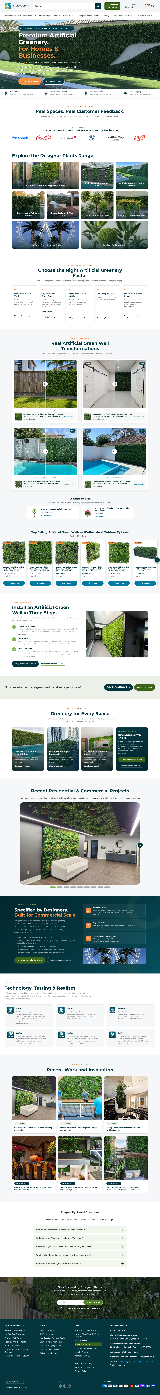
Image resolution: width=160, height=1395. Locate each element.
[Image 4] (73, 887)
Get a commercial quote (132, 759)
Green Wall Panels (48, 1330)
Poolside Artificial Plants (15, 1342)
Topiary (105, 15)
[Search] (98, 6)
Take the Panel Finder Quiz (118, 687)
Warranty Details (12, 1345)
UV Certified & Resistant (15, 1334)
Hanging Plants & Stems (89, 15)
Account (129, 7)
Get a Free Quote (53, 81)
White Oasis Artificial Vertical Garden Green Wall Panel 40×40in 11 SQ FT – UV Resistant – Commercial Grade (118, 569)
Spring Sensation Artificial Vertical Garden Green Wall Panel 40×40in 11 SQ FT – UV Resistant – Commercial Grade (40, 569)
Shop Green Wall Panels (25, 664)
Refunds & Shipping (83, 1363)
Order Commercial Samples (61, 960)
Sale (114, 15)
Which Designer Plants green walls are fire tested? (58, 1263)
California (123, 1361)
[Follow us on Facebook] (60, 1386)
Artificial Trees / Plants (49, 1349)
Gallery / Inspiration (48, 1353)
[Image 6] (87, 887)
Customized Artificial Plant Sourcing (16, 1350)
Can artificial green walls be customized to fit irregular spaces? (64, 1246)
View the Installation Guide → (53, 663)
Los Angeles (139, 1361)
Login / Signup (131, 4)
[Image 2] (60, 887)
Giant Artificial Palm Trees (51, 1342)
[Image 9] (107, 887)
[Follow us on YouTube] (69, 1386)
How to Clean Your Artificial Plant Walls (87, 1335)
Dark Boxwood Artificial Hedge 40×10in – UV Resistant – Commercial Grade (145, 569)
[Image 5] (80, 887)
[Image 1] (53, 887)
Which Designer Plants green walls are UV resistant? (59, 1238)
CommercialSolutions (112, 6)
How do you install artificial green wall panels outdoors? (61, 1229)
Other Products (125, 15)
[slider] (45, 384)
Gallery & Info (144, 15)
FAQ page (109, 1219)
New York (150, 1361)
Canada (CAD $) (12, 1382)
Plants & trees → (48, 312)
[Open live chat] (154, 1389)
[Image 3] (66, 887)
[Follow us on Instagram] (64, 1386)
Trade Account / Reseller (85, 1330)
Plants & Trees (69, 15)
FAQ (76, 1359)
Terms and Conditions (84, 1367)
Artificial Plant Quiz (83, 1356)
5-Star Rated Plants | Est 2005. (18, 1356)
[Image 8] (100, 887)
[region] (80, 564)
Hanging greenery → (49, 317)
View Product (14, 583)
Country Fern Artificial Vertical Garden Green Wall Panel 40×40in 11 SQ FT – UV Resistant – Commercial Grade (66, 569)
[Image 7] (94, 887)
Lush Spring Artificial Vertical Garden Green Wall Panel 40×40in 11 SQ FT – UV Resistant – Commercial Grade (13, 569)
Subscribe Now (93, 1302)
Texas (130, 1361)
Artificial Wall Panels (13, 1338)
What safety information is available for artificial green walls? (63, 1255)
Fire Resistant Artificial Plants (52, 1338)
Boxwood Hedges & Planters (47, 15)
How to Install (81, 1340)
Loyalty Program (82, 1352)
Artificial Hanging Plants (50, 1345)
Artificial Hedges (47, 1334)
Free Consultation (144, 687)
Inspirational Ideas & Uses (86, 1348)
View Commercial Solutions (30, 960)
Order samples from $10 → (131, 765)
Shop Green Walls (30, 81)
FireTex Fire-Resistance (15, 1330)
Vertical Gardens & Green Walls (18, 15)
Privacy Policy (81, 1371)
